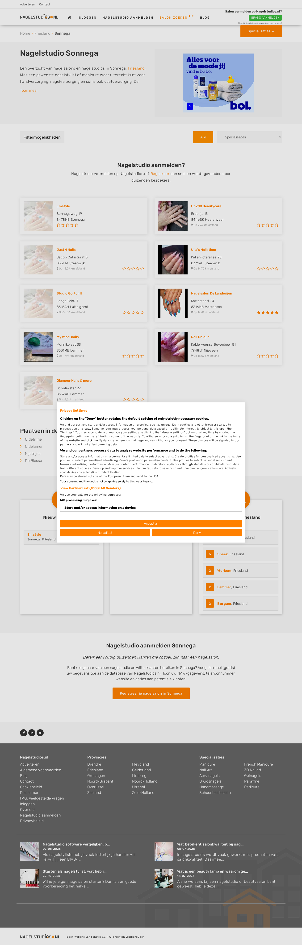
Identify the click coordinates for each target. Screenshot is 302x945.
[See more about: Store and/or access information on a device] (236, 508)
